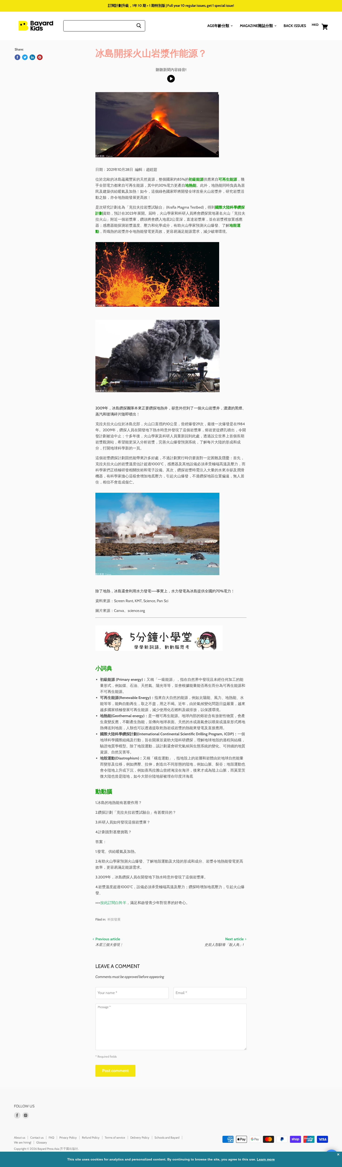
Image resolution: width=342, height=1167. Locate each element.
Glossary (41, 1142)
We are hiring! (22, 1142)
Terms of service (115, 1137)
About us (19, 1137)
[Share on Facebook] (17, 57)
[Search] (139, 25)
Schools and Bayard (166, 1137)
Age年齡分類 (218, 25)
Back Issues (295, 25)
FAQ (51, 1137)
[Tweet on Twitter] (25, 57)
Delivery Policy (139, 1137)
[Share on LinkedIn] (32, 57)
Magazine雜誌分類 (257, 25)
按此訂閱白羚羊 (113, 903)
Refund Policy (91, 1137)
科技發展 (114, 919)
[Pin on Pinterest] (40, 57)
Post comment (115, 1070)
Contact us (37, 1137)
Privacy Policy (68, 1137)
